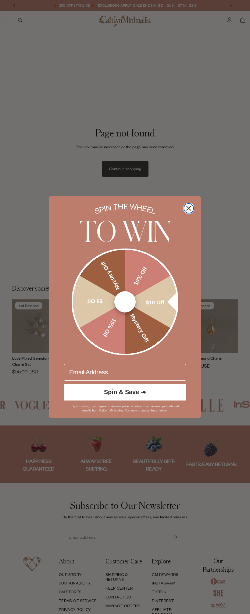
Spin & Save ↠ (125, 392)
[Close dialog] (189, 208)
